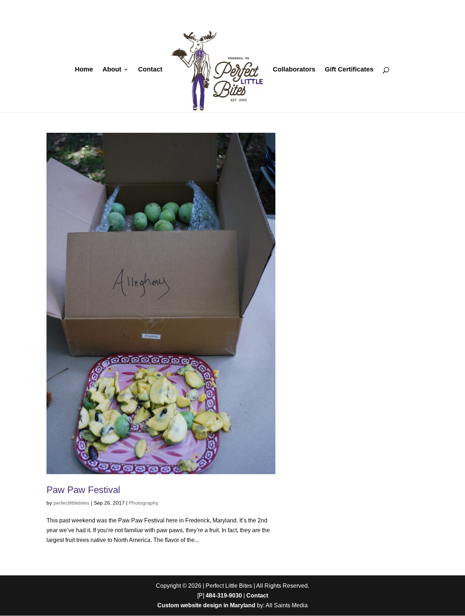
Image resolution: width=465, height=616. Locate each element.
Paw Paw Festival (83, 489)
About (111, 70)
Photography (143, 503)
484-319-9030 (224, 595)
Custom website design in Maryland (206, 605)
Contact (150, 70)
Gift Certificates (349, 70)
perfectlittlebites (71, 503)
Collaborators (294, 70)
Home (84, 70)
